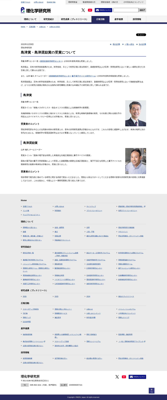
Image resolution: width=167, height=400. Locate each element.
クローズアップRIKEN (31, 309)
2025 (56, 296)
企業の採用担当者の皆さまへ (33, 346)
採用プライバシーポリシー (127, 211)
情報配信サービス (61, 313)
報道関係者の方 (89, 2)
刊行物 (25, 313)
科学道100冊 (91, 317)
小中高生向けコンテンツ (133, 2)
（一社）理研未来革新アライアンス (130, 341)
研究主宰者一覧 (28, 253)
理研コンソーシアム (94, 341)
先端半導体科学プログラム (96, 260)
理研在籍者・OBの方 (109, 2)
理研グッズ (27, 317)
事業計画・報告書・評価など (33, 236)
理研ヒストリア (123, 317)
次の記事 (142, 44)
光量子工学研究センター (31, 284)
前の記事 (116, 44)
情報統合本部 (59, 275)
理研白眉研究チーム (125, 264)
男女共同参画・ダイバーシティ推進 (130, 236)
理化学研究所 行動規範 (126, 227)
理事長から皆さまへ (30, 227)
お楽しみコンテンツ (94, 313)
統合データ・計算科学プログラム (98, 253)
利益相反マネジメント (62, 240)
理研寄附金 (72, 2)
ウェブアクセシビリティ (31, 215)
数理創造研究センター (62, 268)
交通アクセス (25, 2)
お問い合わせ (38, 2)
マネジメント (123, 232)
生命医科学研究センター (95, 275)
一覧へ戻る (129, 44)
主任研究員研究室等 (94, 264)
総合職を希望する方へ (94, 358)
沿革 (88, 227)
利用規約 (58, 211)
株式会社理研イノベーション (33, 341)
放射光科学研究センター (95, 284)
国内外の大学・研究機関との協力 (66, 346)
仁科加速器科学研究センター (65, 284)
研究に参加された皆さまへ (32, 240)
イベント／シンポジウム (127, 309)
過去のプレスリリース (126, 296)
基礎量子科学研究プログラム (33, 260)
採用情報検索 (27, 358)
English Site (51, 2)
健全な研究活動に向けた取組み (97, 236)
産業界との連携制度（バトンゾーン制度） (68, 336)
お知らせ (42, 27)
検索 (141, 10)
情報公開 (58, 236)
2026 (24, 296)
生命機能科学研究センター (127, 275)
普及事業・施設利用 (125, 334)
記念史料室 (27, 322)
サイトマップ (91, 206)
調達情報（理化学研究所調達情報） (130, 206)
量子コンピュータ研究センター (129, 268)
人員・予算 (90, 232)
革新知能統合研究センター (32, 275)
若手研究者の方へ (61, 358)
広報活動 (32, 27)
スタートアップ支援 (62, 341)
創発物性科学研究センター (60, 76)
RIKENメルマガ (105, 10)
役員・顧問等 (59, 227)
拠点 (56, 232)
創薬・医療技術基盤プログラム (66, 260)
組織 (24, 232)
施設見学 (58, 317)
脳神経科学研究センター (31, 279)
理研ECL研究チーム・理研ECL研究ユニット (36, 269)
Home (23, 27)
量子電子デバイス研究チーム (84, 76)
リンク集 (26, 211)
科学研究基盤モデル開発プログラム (130, 253)
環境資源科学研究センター (51, 61)
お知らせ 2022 (54, 27)
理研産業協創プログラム (127, 260)
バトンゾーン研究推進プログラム (34, 264)
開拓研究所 (58, 264)
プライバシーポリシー (94, 211)
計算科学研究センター (94, 268)
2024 (88, 296)
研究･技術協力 (92, 334)
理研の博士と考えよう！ (63, 309)
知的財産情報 (27, 334)
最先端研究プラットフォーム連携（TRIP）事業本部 (66, 254)
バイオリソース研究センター (65, 279)
